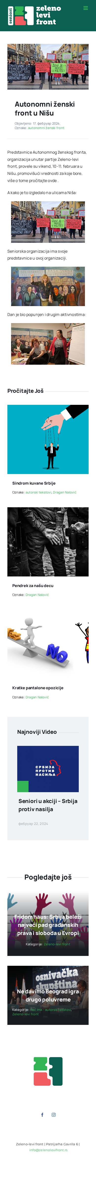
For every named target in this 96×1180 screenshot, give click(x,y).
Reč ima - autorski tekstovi (50, 1009)
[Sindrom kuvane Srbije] (48, 408)
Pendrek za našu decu (32, 585)
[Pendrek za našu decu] (48, 510)
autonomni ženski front (46, 128)
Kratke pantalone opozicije (38, 687)
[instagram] (54, 1115)
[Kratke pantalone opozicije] (48, 613)
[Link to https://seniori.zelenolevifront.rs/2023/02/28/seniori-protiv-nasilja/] (23, 786)
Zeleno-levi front (57, 944)
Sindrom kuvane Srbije (34, 483)
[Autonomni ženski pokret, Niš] (48, 46)
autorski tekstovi (38, 492)
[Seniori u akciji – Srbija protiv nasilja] (48, 749)
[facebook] (42, 1115)
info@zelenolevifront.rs (48, 1150)
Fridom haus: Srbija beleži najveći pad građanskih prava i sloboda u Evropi (48, 925)
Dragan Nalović (64, 492)
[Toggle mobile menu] (86, 8)
